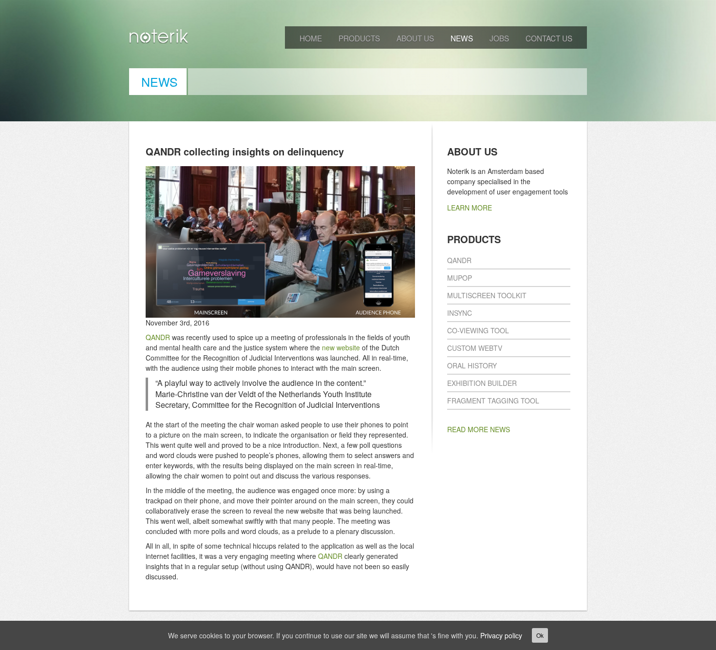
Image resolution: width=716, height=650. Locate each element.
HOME (311, 38)
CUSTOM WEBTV (474, 348)
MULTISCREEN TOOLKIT (487, 295)
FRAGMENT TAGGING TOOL (493, 400)
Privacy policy (501, 635)
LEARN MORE (469, 207)
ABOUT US (415, 38)
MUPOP (459, 278)
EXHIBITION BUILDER (482, 383)
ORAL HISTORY (472, 365)
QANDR (158, 337)
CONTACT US (549, 38)
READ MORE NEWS (478, 429)
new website (341, 347)
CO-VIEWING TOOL (478, 330)
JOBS (499, 38)
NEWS (462, 38)
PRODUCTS (359, 38)
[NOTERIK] (159, 38)
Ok (540, 635)
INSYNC (459, 313)
